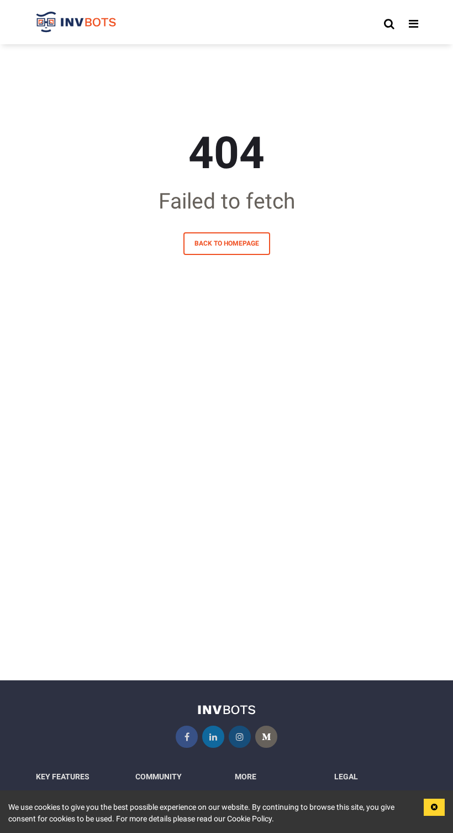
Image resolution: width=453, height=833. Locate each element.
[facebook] (187, 737)
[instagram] (240, 737)
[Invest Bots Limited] (76, 24)
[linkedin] (213, 737)
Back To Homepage (226, 243)
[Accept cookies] (434, 807)
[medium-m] (266, 737)
